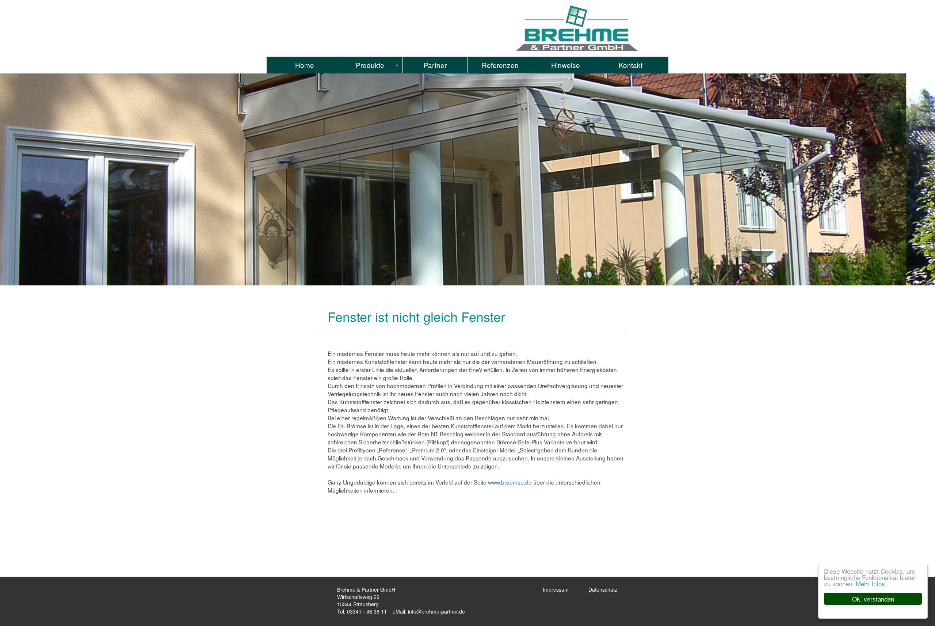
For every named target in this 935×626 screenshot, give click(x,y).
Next (130, 177)
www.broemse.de (510, 482)
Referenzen (500, 65)
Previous (804, 177)
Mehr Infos (870, 583)
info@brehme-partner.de (436, 611)
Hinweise (565, 65)
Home (304, 65)
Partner (435, 65)
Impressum (556, 589)
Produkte (370, 65)
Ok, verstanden (873, 598)
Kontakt (630, 65)
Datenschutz (602, 589)
